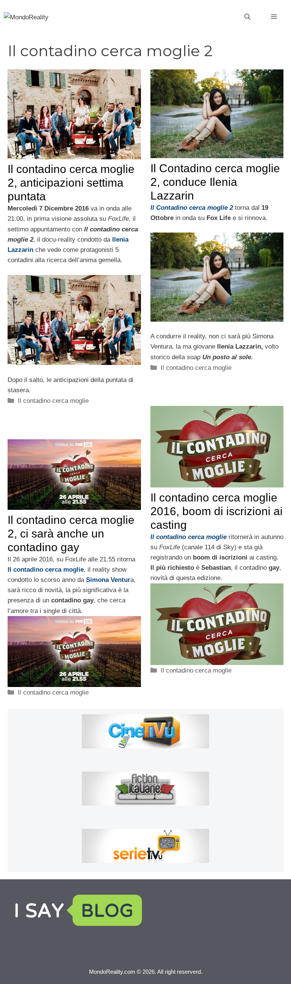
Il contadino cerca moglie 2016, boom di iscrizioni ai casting (216, 511)
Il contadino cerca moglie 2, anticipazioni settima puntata (71, 183)
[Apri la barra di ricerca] (247, 17)
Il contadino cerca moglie (53, 400)
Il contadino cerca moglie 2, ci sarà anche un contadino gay (71, 533)
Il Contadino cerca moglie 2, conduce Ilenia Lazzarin (215, 182)
